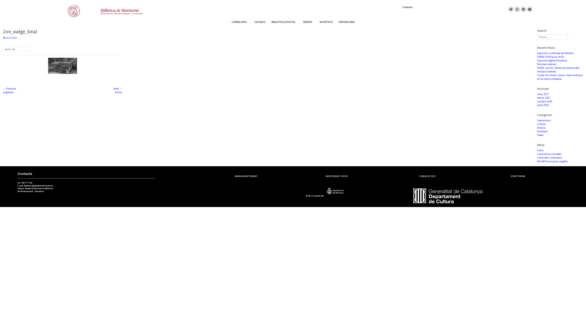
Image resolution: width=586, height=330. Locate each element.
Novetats (542, 131)
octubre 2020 (544, 101)
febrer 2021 (544, 97)
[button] (17, 49)
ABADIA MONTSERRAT (246, 176)
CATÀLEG (259, 22)
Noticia (541, 127)
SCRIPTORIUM (518, 176)
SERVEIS (307, 22)
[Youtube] (529, 9)
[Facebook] (523, 9)
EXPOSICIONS (346, 22)
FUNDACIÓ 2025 (427, 176)
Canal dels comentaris (549, 157)
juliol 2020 (543, 105)
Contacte (407, 7)
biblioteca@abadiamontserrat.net (38, 186)
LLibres (541, 124)
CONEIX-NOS (239, 22)
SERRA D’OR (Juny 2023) (550, 57)
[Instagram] (517, 9)
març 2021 (543, 94)
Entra (540, 150)
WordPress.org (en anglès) (552, 161)
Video (540, 135)
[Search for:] (552, 37)
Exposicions (544, 120)
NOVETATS (326, 22)
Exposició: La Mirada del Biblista (555, 53)
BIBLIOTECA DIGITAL (283, 22)
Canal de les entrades (549, 154)
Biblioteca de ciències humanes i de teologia (122, 13)
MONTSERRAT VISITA (337, 176)
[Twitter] (511, 9)
